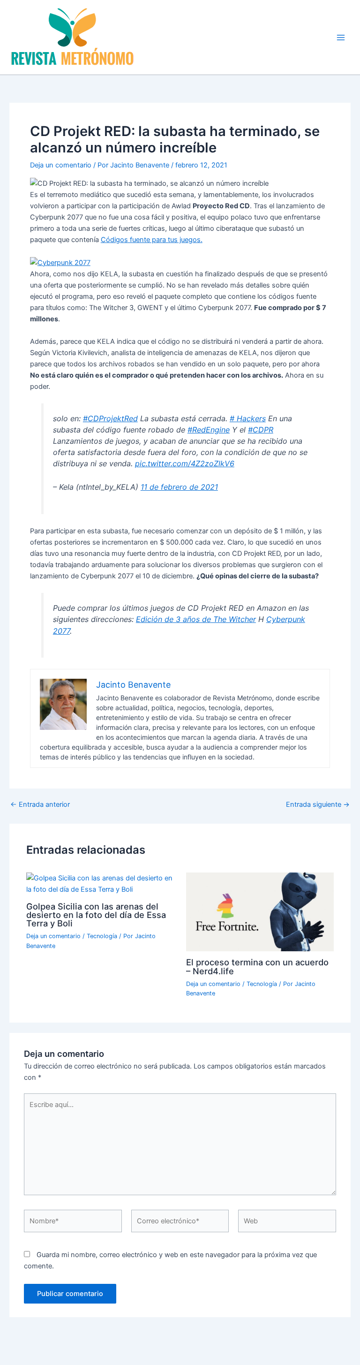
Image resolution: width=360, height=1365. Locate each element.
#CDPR (260, 429)
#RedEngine (209, 429)
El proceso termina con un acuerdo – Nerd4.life (257, 966)
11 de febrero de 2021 (179, 487)
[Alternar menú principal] (341, 37)
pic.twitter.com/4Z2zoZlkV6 (184, 463)
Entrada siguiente (318, 804)
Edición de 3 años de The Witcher (196, 619)
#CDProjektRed (110, 418)
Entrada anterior (40, 804)
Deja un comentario (60, 165)
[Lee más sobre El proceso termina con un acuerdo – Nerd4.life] (260, 911)
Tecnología (102, 936)
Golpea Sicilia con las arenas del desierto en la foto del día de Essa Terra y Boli (96, 914)
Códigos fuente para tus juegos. (151, 239)
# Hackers (248, 418)
